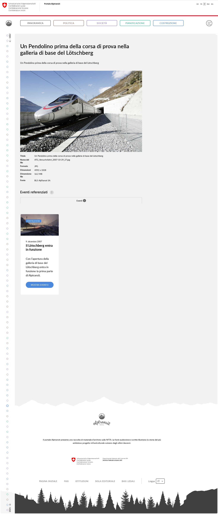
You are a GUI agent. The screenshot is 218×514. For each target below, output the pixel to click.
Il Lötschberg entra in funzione (39, 247)
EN (212, 4)
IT (204, 4)
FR (201, 4)
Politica (68, 23)
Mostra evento (39, 285)
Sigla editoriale (105, 481)
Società (102, 23)
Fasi (66, 481)
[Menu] (209, 23)
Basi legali (128, 481)
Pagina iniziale (48, 481)
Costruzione (168, 23)
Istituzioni (82, 481)
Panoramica (35, 23)
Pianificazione (135, 23)
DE (197, 4)
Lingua (151, 481)
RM (208, 4)
